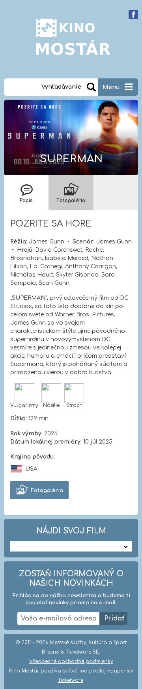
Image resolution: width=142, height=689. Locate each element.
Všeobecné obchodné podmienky (71, 661)
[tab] (26, 192)
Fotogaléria (47, 490)
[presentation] (26, 192)
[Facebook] (133, 14)
